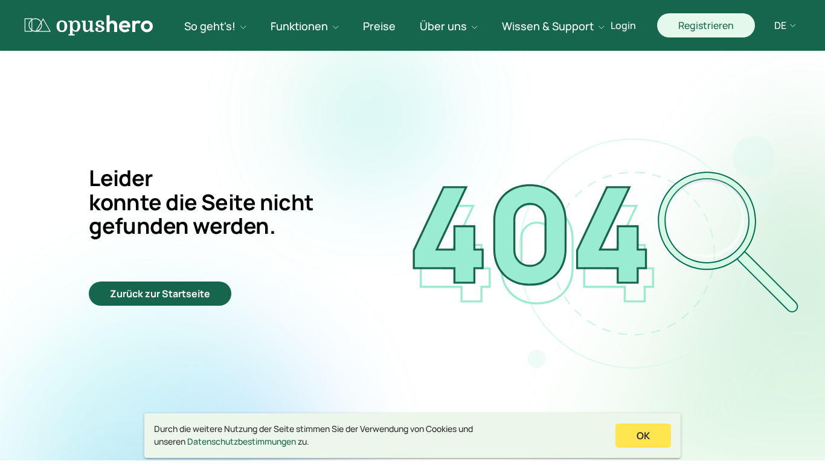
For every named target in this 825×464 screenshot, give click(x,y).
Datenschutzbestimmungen (241, 441)
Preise (379, 26)
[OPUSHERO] (89, 25)
